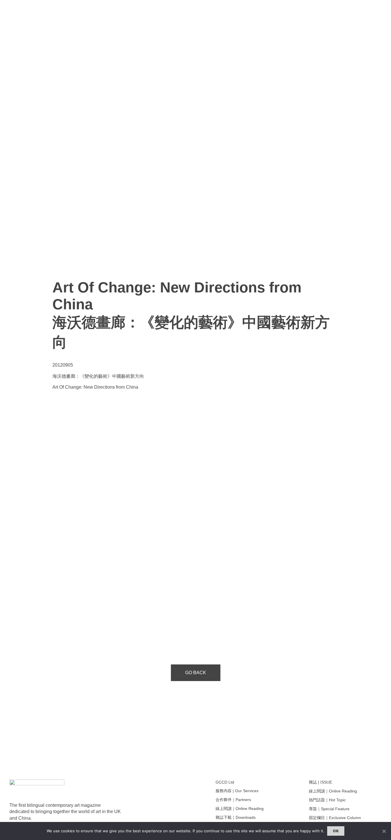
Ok (336, 831)
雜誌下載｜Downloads (236, 817)
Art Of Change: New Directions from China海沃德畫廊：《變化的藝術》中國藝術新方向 (191, 314)
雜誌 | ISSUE (320, 782)
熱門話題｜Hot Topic (327, 800)
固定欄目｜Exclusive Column (335, 817)
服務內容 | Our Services (237, 790)
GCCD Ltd (225, 782)
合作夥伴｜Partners (233, 799)
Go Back (195, 672)
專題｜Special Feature (329, 808)
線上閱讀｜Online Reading (240, 808)
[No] (384, 831)
